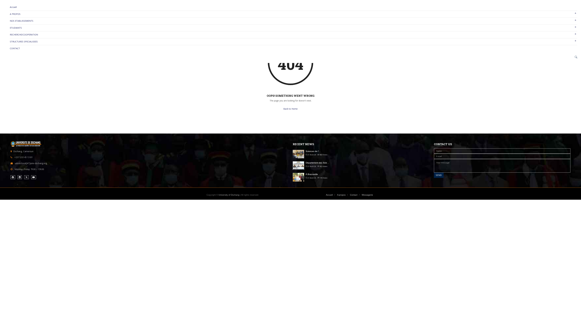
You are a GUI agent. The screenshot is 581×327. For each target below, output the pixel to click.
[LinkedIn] (20, 177)
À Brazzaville (312, 174)
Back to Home (290, 108)
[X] (26, 177)
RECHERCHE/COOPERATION (24, 34)
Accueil (13, 7)
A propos (341, 195)
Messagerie (367, 195)
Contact (353, 195)
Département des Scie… (317, 163)
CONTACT (15, 48)
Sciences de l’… (313, 151)
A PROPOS (15, 14)
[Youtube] (33, 177)
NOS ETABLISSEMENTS (21, 20)
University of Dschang (228, 195)
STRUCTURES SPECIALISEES (24, 41)
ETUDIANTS (16, 27)
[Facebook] (13, 177)
